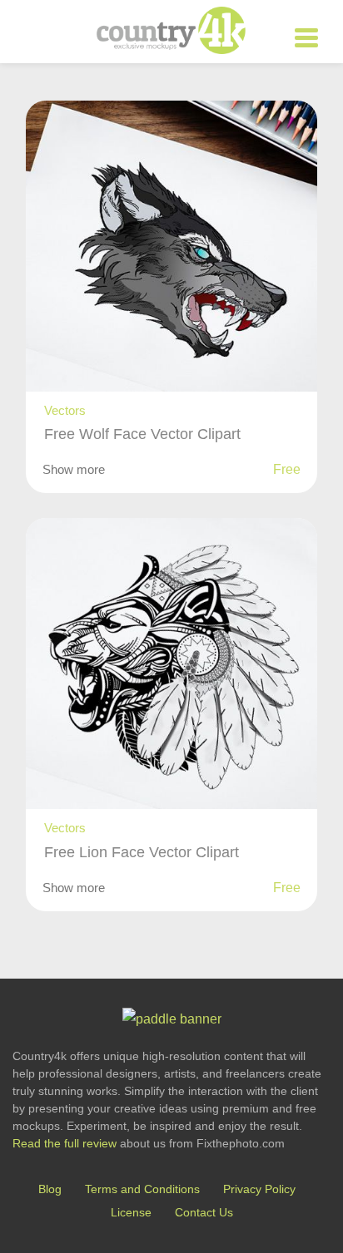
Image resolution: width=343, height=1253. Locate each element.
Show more (73, 469)
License (131, 1212)
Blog (50, 1189)
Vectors (65, 410)
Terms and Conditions (142, 1189)
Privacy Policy (259, 1189)
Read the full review (64, 1143)
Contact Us (204, 1212)
